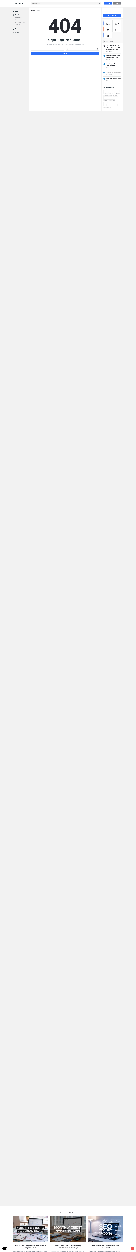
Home (16, 11)
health (105, 98)
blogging (106, 93)
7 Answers (111, 68)
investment (116, 98)
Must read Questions (20, 22)
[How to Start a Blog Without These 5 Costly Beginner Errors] (30, 1229)
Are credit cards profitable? (113, 72)
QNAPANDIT (19, 3)
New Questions (18, 17)
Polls (16, 29)
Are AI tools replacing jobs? (113, 78)
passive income (112, 100)
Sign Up (117, 3)
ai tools (107, 90)
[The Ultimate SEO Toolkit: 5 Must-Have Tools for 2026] (105, 1229)
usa (118, 105)
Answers (111, 41)
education (115, 95)
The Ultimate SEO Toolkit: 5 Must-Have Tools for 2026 (105, 1247)
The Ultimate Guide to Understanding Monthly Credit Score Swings (68, 1247)
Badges (17, 32)
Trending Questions (19, 19)
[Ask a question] (132, 1248)
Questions (18, 14)
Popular (106, 41)
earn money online (108, 95)
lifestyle (105, 100)
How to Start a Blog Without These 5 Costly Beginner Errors (30, 1247)
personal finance (115, 102)
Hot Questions (18, 24)
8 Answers (111, 51)
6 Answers (111, 81)
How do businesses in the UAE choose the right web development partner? (113, 47)
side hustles (109, 105)
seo (104, 105)
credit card (111, 93)
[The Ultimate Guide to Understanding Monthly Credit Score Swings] (68, 1229)
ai (104, 90)
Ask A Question (112, 15)
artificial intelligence (115, 90)
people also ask (107, 102)
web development (107, 107)
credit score (117, 93)
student (114, 105)
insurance (110, 98)
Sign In (108, 3)
